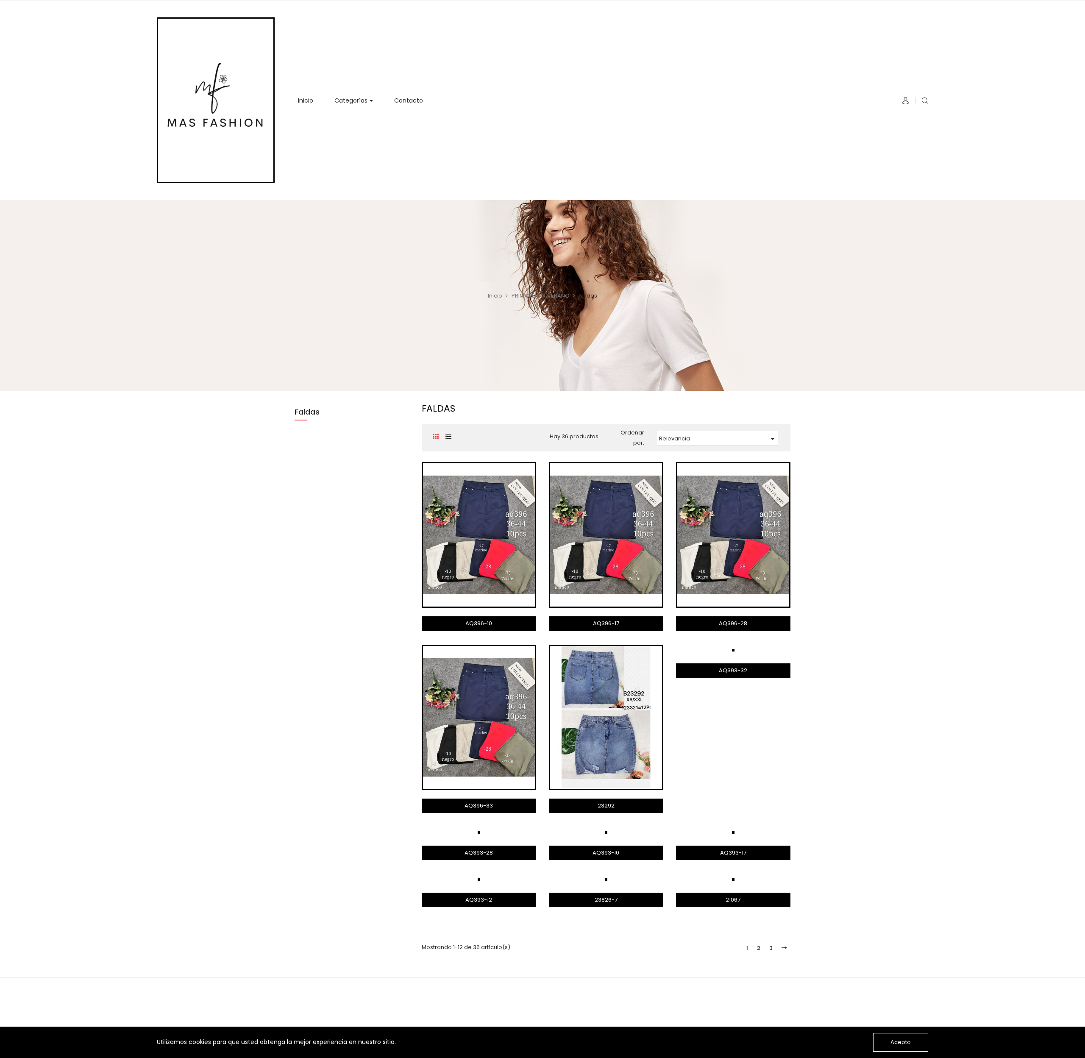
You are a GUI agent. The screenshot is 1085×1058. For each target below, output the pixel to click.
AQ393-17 (733, 853)
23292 (606, 806)
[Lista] (448, 437)
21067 (733, 900)
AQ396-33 (479, 806)
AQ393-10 (606, 853)
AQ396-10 (478, 623)
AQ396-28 (733, 623)
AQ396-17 (606, 623)
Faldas (307, 411)
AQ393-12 (478, 900)
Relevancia (718, 439)
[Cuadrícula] (435, 437)
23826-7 (606, 900)
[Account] (905, 102)
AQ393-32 (733, 670)
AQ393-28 (479, 853)
